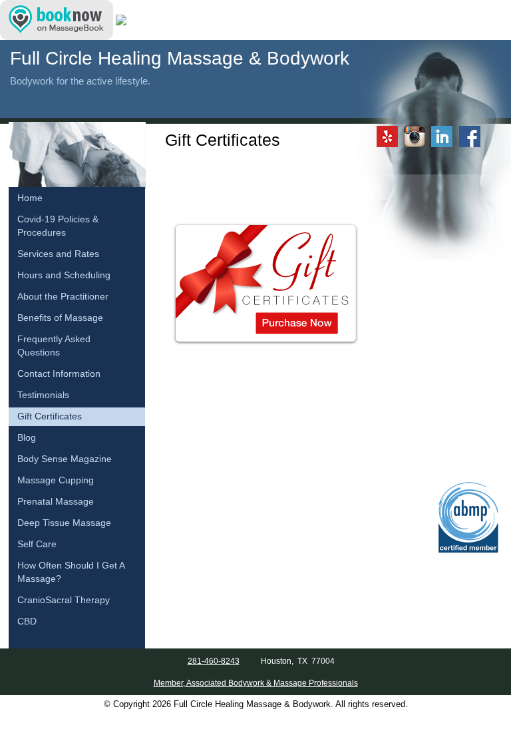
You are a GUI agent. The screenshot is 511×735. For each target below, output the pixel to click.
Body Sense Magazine (64, 459)
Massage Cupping (55, 480)
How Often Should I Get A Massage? (70, 572)
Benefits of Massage (60, 318)
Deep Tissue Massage (64, 523)
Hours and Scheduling (63, 275)
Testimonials (43, 395)
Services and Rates (58, 254)
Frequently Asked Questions (53, 346)
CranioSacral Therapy (63, 600)
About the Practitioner (62, 297)
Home (30, 198)
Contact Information (58, 374)
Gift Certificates (49, 416)
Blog (26, 438)
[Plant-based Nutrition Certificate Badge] (121, 19)
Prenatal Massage (55, 502)
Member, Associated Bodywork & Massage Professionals (256, 682)
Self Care (37, 544)
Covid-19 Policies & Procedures (57, 226)
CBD (27, 621)
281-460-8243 (214, 660)
